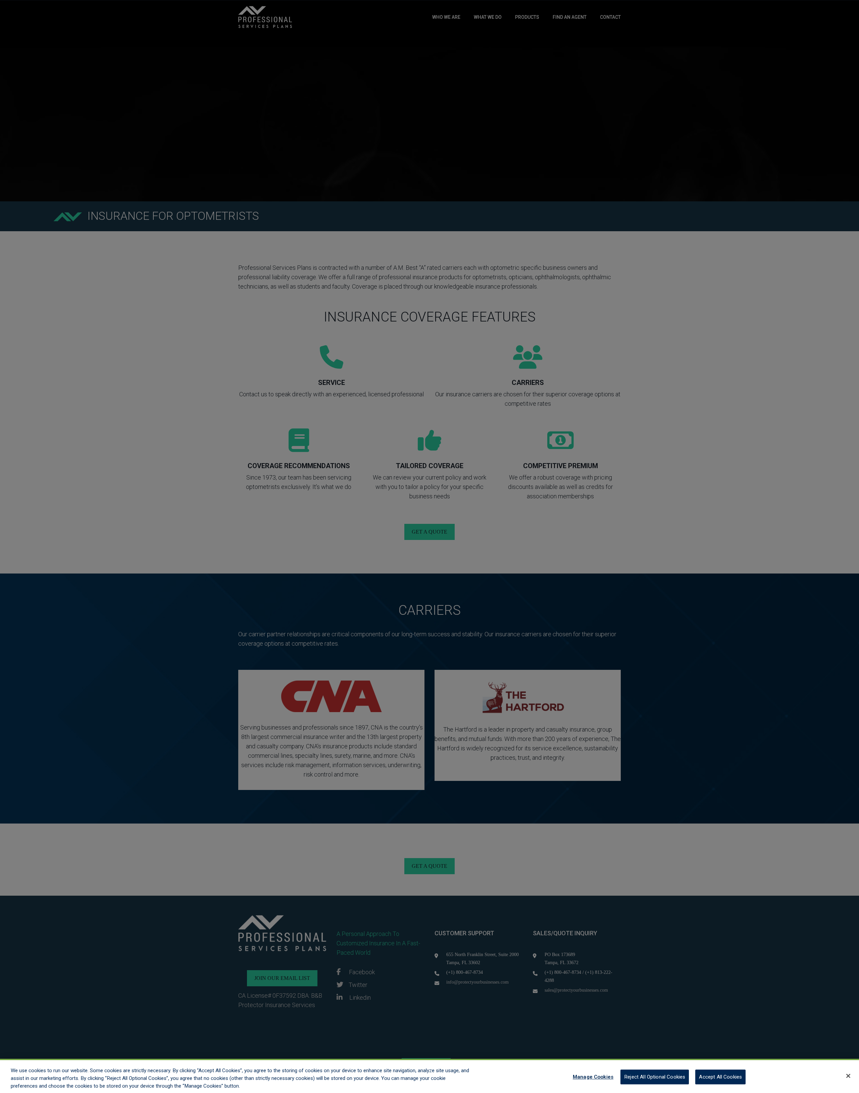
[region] (429, 1076)
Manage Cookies (593, 1077)
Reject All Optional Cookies (654, 1077)
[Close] (848, 1076)
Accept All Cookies (720, 1077)
